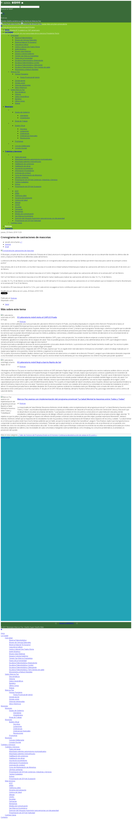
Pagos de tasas (20, 157)
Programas (19, 141)
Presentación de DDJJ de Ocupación (28, 186)
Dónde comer (20, 83)
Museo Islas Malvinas (23, 51)
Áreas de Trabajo (21, 121)
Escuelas (18, 207)
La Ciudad (9, 32)
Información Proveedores (24, 170)
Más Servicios (10, 781)
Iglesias (17, 202)
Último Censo (20, 101)
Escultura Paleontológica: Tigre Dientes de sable (32, 67)
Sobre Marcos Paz (18, 90)
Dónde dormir (20, 80)
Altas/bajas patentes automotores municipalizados (33, 159)
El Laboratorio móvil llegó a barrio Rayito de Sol (39, 362)
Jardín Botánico (20, 49)
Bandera (18, 99)
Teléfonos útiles (21, 195)
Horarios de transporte (23, 198)
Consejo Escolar (21, 148)
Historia (18, 94)
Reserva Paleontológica (23, 38)
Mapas (17, 103)
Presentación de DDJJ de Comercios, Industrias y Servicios (36, 180)
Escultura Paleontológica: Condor (27, 63)
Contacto (9, 228)
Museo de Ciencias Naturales (26, 40)
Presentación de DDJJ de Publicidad (28, 220)
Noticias (8, 226)
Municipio (9, 106)
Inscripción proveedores (24, 168)
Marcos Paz (15, 72)
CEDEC (17, 205)
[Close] (1, 629)
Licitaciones (24, 131)
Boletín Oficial (20, 125)
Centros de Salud (21, 200)
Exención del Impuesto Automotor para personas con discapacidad (40, 218)
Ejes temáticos (20, 92)
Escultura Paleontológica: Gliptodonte (28, 65)
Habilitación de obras (23, 166)
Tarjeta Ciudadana (21, 182)
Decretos (23, 129)
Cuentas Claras (16, 223)
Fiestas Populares (21, 74)
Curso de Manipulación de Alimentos (28, 175)
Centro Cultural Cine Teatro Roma (27, 47)
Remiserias (19, 211)
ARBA (17, 193)
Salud (7, 304)
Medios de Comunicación (24, 214)
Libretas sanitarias (21, 177)
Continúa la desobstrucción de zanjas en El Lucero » (78, 435)
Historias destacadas (23, 85)
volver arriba (5, 437)
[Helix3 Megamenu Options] (1, 26)
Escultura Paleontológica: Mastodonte (29, 60)
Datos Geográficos (22, 96)
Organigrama (25, 118)
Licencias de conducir (23, 173)
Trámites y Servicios (13, 151)
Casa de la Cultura (21, 44)
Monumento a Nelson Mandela (26, 69)
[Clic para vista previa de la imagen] (17, 250)
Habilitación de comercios (24, 164)
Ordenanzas (24, 133)
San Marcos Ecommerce (24, 216)
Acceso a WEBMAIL (66, 623)
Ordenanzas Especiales (28, 136)
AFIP (16, 191)
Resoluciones (25, 138)
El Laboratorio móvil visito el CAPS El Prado (37, 317)
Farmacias (19, 209)
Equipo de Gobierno (22, 112)
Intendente (24, 115)
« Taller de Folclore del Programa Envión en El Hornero (38, 435)
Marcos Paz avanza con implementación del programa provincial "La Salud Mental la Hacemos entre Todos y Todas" (71, 399)
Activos (17, 184)
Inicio (7, 30)
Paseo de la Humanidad (23, 58)
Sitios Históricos (21, 87)
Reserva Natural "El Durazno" (26, 42)
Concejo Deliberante (22, 146)
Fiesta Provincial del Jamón (30, 77)
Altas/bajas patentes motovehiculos (28, 161)
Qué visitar (15, 35)
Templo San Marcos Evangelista (26, 56)
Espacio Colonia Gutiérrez (24, 53)
